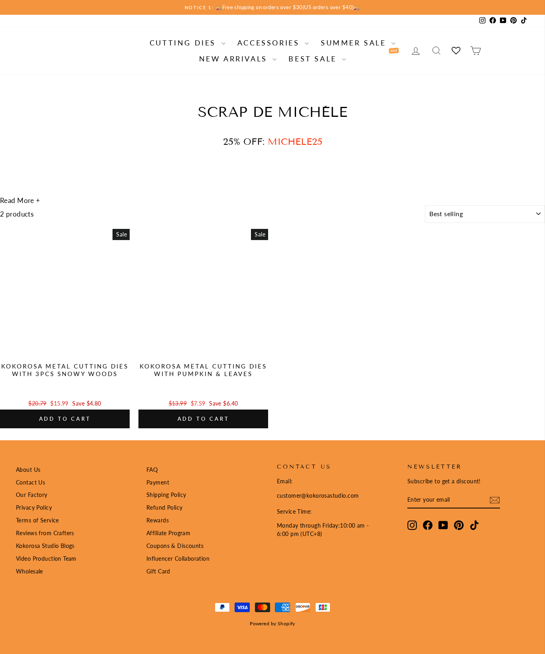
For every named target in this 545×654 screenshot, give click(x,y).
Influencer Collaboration (177, 558)
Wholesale (29, 571)
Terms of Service (37, 520)
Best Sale (314, 58)
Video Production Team (46, 558)
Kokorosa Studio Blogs (45, 545)
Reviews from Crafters (45, 533)
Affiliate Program (168, 533)
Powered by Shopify (272, 623)
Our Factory (31, 494)
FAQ (152, 469)
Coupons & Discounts (174, 545)
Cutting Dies (184, 42)
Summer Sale (355, 42)
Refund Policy (164, 507)
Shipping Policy (166, 494)
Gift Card (158, 571)
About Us (28, 469)
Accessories (270, 42)
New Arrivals (235, 58)
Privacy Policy (34, 507)
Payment (157, 482)
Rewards (157, 520)
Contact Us (30, 482)
